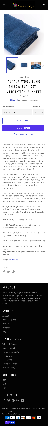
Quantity (36, 107)
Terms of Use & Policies (11, 414)
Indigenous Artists (10, 352)
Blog (4, 331)
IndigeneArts (13, 408)
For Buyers (7, 360)
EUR (4, 388)
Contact (6, 328)
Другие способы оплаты (23, 134)
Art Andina (13, 260)
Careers (5, 324)
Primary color (8, 107)
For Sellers (7, 356)
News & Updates (10, 320)
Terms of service (9, 364)
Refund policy (8, 368)
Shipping (14, 100)
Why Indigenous (9, 344)
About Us (6, 316)
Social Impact (8, 348)
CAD (4, 384)
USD (4, 380)
